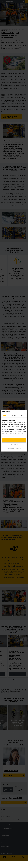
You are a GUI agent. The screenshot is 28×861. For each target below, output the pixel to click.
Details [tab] (14, 415)
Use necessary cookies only (14, 448)
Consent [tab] (5, 415)
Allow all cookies (14, 440)
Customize (13, 444)
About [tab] (23, 415)
